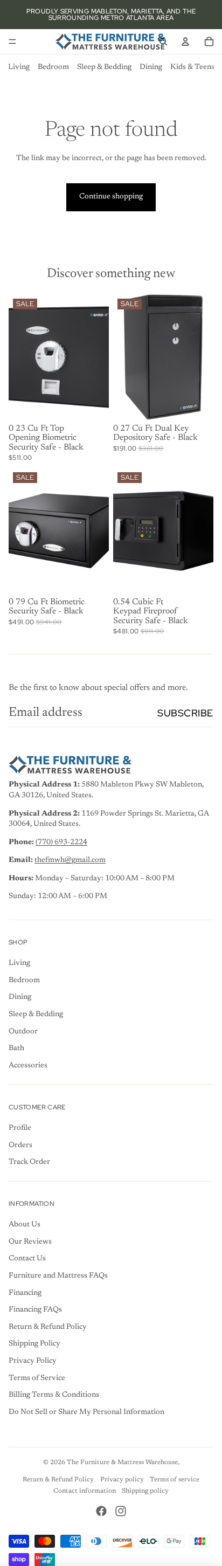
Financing (25, 1293)
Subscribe (185, 713)
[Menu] (12, 41)
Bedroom (53, 67)
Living (19, 67)
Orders (20, 1145)
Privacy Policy (33, 1361)
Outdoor (23, 1032)
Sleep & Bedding (104, 67)
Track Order (29, 1162)
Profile (20, 1128)
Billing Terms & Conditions (54, 1395)
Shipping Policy (34, 1344)
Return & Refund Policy (48, 1327)
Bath (16, 1048)
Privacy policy (122, 1480)
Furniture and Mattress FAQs (58, 1276)
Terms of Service (37, 1378)
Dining (151, 67)
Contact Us (27, 1259)
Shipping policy (145, 1491)
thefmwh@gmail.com (70, 860)
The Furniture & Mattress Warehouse (122, 1462)
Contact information (84, 1491)
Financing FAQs (35, 1310)
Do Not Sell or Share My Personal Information (86, 1412)
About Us (24, 1225)
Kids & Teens (192, 67)
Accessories (28, 1066)
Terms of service (174, 1480)
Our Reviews (30, 1242)
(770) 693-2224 (61, 842)
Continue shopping (111, 197)
